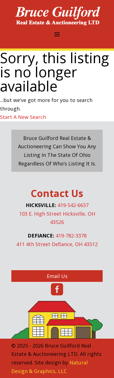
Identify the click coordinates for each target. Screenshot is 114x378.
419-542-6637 (73, 205)
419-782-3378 (71, 235)
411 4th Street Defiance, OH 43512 (57, 244)
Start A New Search (23, 117)
